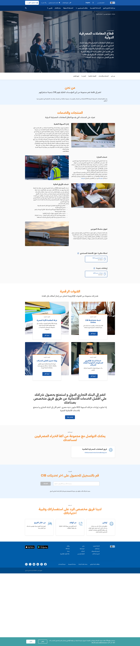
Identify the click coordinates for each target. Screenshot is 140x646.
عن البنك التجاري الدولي (109, 8)
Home (113, 14)
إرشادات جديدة (101, 268)
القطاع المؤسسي (107, 14)
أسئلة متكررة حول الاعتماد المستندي (93, 253)
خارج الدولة (82, 548)
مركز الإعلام (58, 8)
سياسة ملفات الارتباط (83, 564)
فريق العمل (76, 76)
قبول (30, 641)
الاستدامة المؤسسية (95, 8)
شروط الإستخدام (61, 564)
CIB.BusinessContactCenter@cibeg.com (96, 452)
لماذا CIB (68, 548)
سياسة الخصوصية (72, 564)
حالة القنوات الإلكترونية (65, 553)
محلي (83, 546)
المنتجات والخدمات (103, 76)
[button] (98, 2)
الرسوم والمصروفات (95, 551)
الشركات (83, 551)
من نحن (113, 76)
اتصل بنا (43, 2)
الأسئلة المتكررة (96, 546)
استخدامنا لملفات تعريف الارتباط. (99, 642)
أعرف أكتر (93, 333)
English (88, 2)
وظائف (68, 546)
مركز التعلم (97, 548)
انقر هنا (100, 178)
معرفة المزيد (66, 151)
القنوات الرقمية (92, 76)
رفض (42, 641)
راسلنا (68, 551)
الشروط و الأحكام (96, 553)
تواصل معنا (70, 417)
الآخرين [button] (50, 8)
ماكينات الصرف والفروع (53, 2)
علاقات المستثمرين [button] (82, 8)
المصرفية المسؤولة (68, 8)
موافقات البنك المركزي (95, 564)
